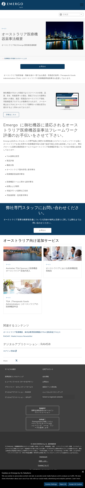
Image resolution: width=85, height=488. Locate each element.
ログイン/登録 (8, 351)
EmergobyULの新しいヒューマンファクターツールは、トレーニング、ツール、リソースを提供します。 (42, 424)
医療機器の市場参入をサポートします (15, 58)
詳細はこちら (11, 115)
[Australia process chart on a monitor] (67, 101)
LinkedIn (45, 439)
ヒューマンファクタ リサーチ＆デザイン (19, 382)
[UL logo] (12, 5)
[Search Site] (76, 5)
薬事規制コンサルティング (14, 377)
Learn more (76, 479)
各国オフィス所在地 (49, 387)
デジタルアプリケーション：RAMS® (18, 392)
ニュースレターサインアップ (52, 392)
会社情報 (45, 377)
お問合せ (42, 66)
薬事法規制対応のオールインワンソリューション (42, 410)
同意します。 (43, 461)
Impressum (43, 457)
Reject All (63, 484)
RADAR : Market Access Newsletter (17, 336)
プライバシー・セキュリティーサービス (19, 387)
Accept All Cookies (75, 484)
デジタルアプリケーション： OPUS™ (18, 397)
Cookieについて (43, 465)
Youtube (40, 439)
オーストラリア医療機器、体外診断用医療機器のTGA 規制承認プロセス (32, 332)
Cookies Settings (51, 484)
